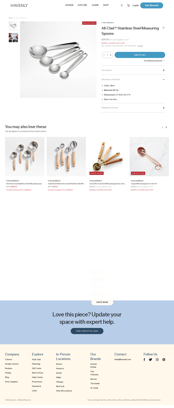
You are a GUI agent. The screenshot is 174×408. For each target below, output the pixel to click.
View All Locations (64, 391)
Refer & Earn (37, 373)
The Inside (95, 383)
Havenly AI (36, 386)
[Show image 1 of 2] (13, 26)
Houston (60, 368)
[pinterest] (163, 359)
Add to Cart (139, 55)
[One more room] (110, 54)
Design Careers (12, 364)
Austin (59, 373)
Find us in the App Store (95, 400)
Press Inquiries (11, 382)
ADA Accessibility (130, 400)
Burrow (93, 379)
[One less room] (104, 55)
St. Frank (94, 388)
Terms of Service (118, 400)
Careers (8, 359)
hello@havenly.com (123, 359)
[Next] (166, 127)
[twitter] (150, 359)
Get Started (151, 5)
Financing (36, 364)
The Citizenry (94, 373)
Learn (34, 391)
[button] (58, 59)
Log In (136, 5)
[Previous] (163, 127)
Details (140, 46)
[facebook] (144, 359)
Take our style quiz (87, 331)
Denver (59, 364)
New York (60, 386)
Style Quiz (36, 359)
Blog (7, 377)
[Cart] (128, 5)
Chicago (59, 382)
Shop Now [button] (102, 302)
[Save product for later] (23, 24)
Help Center (37, 377)
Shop (10, 18)
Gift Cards (36, 368)
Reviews (8, 368)
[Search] (121, 5)
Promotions (37, 382)
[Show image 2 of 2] (13, 37)
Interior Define (93, 365)
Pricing (8, 373)
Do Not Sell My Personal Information (148, 400)
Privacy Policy (108, 400)
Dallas (58, 377)
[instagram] (157, 359)
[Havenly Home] (27, 5)
